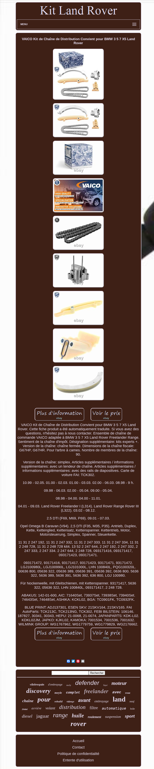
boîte (132, 708)
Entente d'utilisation (78, 760)
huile (78, 715)
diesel (27, 716)
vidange (70, 701)
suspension (113, 717)
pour (44, 699)
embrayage (101, 701)
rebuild (59, 701)
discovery (38, 690)
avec (116, 692)
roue (127, 692)
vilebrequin (37, 684)
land (119, 699)
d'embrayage (55, 684)
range (60, 715)
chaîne (27, 701)
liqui (105, 685)
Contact (78, 747)
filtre (94, 707)
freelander (96, 691)
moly (68, 685)
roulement (94, 717)
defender (87, 682)
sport (130, 716)
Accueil (78, 741)
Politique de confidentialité (78, 754)
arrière (36, 708)
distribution (72, 707)
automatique (114, 708)
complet (73, 693)
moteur (119, 683)
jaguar (42, 716)
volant (50, 708)
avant (84, 700)
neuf (132, 701)
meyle (58, 692)
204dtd (24, 709)
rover (78, 724)
